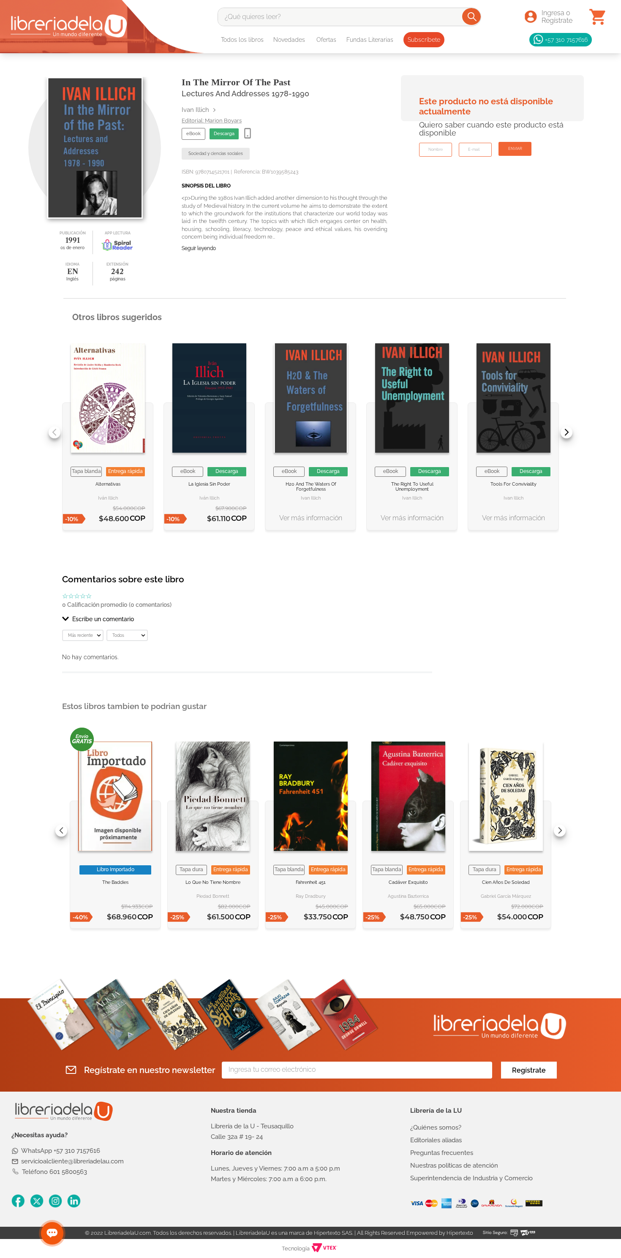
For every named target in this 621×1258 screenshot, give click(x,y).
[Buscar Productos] (472, 16)
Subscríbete (424, 39)
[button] (247, 619)
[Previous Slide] (54, 432)
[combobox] (349, 17)
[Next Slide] (566, 432)
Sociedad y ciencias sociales (215, 153)
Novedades (289, 39)
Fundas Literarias (369, 39)
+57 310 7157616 (566, 39)
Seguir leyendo (199, 248)
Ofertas (326, 39)
